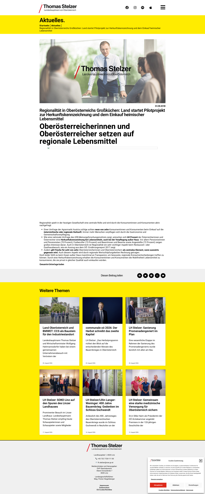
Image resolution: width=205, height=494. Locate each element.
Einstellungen (193, 485)
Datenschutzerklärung (178, 490)
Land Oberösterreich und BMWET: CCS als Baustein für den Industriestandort (59, 331)
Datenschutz (104, 487)
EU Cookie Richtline (104, 489)
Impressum (189, 490)
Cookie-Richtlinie (164, 490)
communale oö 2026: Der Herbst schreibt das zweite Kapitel (102, 331)
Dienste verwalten (157, 479)
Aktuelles (55, 26)
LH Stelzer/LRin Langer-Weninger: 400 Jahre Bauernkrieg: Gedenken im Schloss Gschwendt (102, 405)
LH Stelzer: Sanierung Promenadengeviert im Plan (143, 331)
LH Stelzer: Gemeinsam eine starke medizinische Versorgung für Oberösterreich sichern (144, 405)
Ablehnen (176, 485)
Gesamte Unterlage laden (52, 264)
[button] (201, 461)
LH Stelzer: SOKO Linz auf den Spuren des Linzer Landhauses (59, 403)
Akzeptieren (158, 485)
